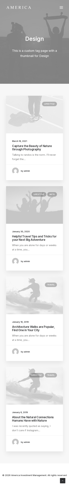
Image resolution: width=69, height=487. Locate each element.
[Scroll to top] (62, 480)
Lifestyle (49, 104)
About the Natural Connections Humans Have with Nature (33, 419)
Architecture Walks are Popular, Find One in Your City (33, 328)
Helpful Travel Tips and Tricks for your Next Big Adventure (34, 238)
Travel (51, 285)
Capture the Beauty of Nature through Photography (32, 147)
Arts (52, 194)
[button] (61, 7)
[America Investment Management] (18, 7)
